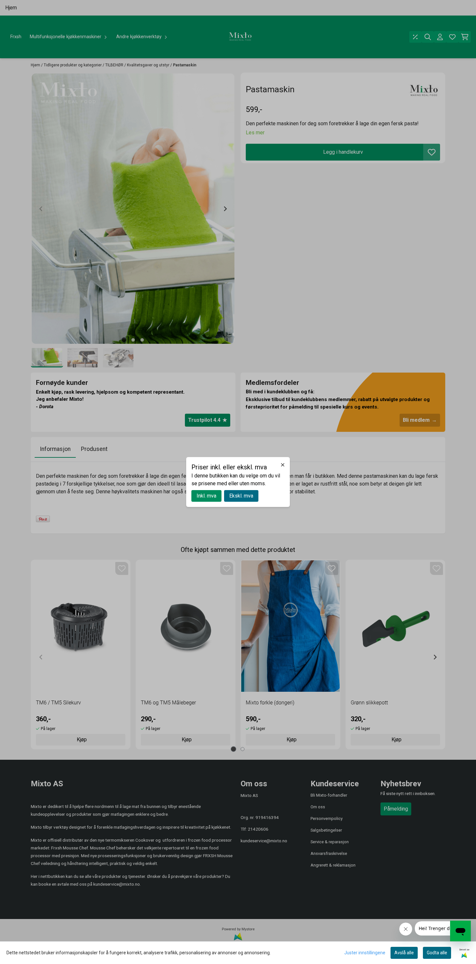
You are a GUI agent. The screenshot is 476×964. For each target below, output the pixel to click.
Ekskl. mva (241, 496)
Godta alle (437, 952)
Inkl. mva (206, 496)
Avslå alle (404, 952)
